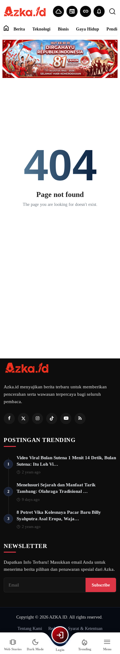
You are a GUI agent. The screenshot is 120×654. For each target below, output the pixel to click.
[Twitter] (23, 418)
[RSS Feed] (80, 418)
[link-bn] (60, 59)
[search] (112, 11)
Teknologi (41, 29)
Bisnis (63, 29)
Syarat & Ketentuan (85, 628)
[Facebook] (9, 418)
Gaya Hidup (87, 29)
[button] (99, 11)
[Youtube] (65, 418)
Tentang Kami (30, 628)
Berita (19, 29)
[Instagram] (37, 418)
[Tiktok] (51, 418)
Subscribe (101, 584)
